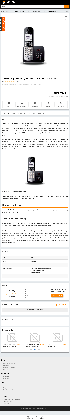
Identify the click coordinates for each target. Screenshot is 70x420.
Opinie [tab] (22, 113)
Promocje (5, 392)
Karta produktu (8, 323)
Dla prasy (5, 388)
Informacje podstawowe (9, 363)
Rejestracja (6, 378)
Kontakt (5, 369)
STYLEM (10, 2)
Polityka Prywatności (9, 367)
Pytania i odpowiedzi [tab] (33, 113)
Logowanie (6, 376)
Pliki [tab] (44, 113)
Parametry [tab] (15, 113)
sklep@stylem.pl (8, 401)
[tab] (4, 113)
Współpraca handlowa (9, 390)
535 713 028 (7, 403)
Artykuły (5, 386)
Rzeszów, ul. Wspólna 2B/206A (12, 399)
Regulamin (6, 365)
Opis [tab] (8, 113)
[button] (30, 349)
